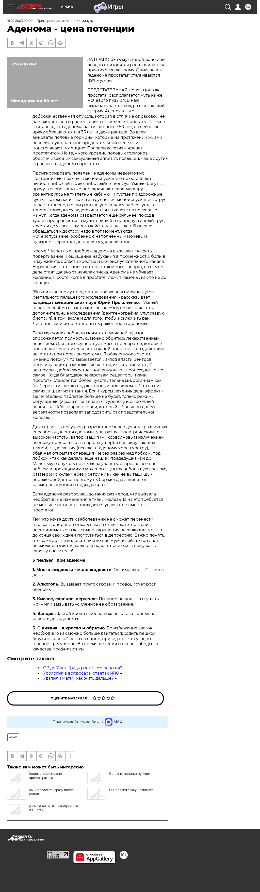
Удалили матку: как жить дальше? (78, 678)
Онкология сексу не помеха (131, 790)
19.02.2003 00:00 (19, 21)
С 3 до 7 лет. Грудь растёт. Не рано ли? (82, 667)
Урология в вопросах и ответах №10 (81, 673)
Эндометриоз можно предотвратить (45, 776)
